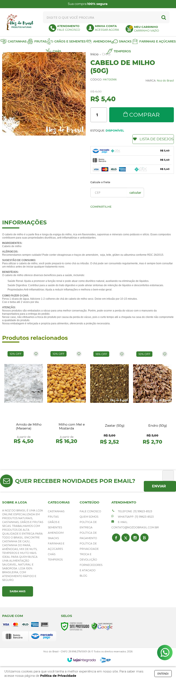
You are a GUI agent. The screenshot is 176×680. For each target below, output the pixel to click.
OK (135, 192)
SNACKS (53, 538)
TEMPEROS (55, 559)
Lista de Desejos (156, 139)
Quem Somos (89, 516)
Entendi (163, 673)
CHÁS (51, 554)
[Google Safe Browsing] (102, 626)
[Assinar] (160, 486)
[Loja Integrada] (81, 660)
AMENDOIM (56, 532)
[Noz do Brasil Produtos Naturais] (20, 22)
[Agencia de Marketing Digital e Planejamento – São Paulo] (105, 660)
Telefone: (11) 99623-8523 (134, 511)
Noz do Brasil (165, 80)
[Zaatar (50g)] (109, 398)
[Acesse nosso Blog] (144, 537)
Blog (83, 575)
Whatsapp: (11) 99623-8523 (135, 516)
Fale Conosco (90, 511)
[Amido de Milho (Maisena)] (23, 398)
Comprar (144, 114)
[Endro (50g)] (152, 398)
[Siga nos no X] (125, 537)
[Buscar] (164, 17)
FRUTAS (53, 516)
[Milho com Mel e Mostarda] (66, 398)
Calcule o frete (100, 182)
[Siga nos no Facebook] (116, 537)
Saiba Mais (18, 591)
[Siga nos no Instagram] (135, 537)
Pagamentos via (98, 4)
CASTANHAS (56, 511)
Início (94, 54)
